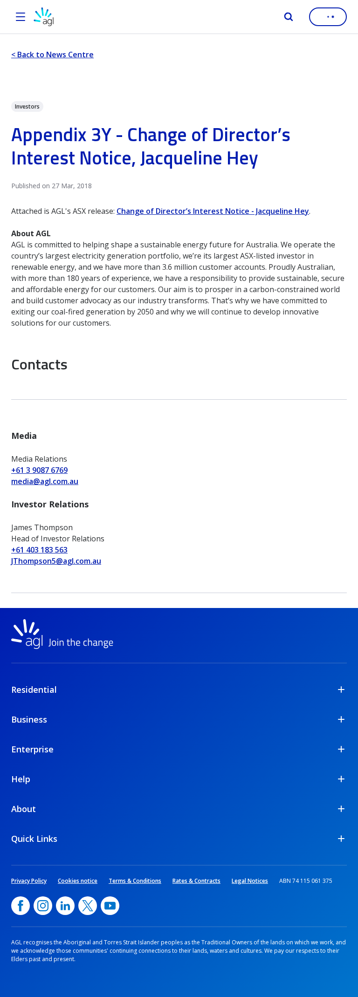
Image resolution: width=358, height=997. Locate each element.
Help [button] (20, 779)
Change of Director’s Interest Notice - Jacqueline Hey (213, 211)
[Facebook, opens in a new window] (20, 905)
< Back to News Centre (52, 54)
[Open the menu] (20, 16)
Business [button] (29, 719)
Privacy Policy (29, 881)
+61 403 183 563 (39, 550)
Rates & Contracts (196, 881)
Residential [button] (34, 689)
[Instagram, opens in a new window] (43, 905)
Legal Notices (250, 881)
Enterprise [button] (32, 749)
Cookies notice (77, 881)
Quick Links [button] (34, 838)
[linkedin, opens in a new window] (65, 905)
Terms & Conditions (135, 881)
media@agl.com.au (44, 481)
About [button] (23, 808)
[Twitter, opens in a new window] (87, 905)
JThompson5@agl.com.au (56, 561)
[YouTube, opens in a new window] (110, 905)
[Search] (288, 17)
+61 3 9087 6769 (39, 470)
